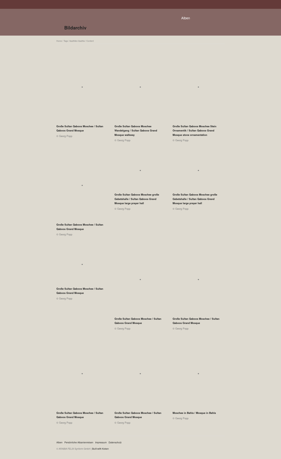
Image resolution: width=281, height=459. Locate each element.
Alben (185, 17)
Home (59, 40)
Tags (66, 40)
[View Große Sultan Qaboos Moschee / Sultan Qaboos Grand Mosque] (82, 88)
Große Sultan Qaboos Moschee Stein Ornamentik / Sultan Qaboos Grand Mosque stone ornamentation (194, 130)
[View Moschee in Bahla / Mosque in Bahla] (198, 375)
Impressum (101, 442)
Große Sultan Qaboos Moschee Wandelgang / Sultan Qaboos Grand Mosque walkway (136, 130)
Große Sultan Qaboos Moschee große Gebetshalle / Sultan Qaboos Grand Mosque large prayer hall (137, 199)
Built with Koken (100, 448)
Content (90, 40)
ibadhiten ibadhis (77, 40)
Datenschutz (115, 442)
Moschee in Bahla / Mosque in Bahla (194, 413)
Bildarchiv (75, 27)
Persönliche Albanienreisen (78, 442)
